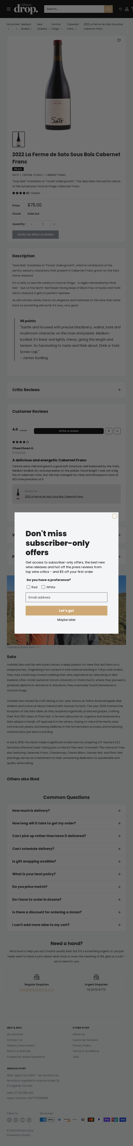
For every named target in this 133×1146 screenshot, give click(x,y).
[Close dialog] (114, 516)
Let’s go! (66, 610)
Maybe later (66, 619)
